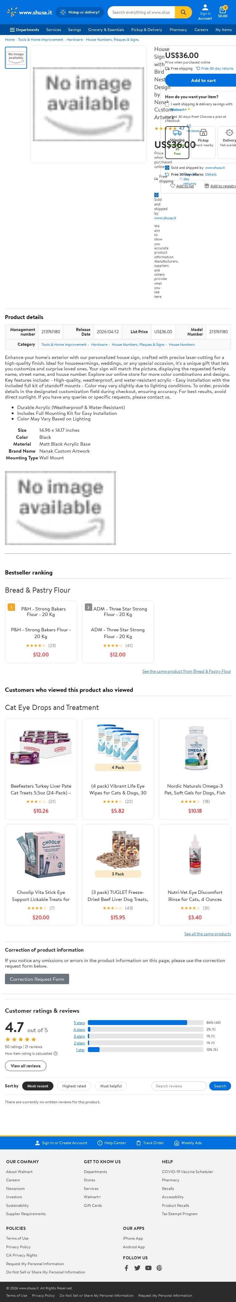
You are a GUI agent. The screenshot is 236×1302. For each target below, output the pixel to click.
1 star (80, 1049)
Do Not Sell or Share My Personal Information (45, 1272)
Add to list (185, 185)
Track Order (153, 1143)
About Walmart (19, 1171)
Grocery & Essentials (106, 29)
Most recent (37, 1086)
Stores (89, 1180)
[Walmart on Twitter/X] (137, 1268)
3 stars (79, 1036)
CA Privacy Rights (21, 1255)
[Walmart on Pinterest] (159, 1268)
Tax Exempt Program (180, 1213)
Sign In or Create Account (64, 1143)
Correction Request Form (37, 979)
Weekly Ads (191, 1143)
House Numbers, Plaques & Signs (112, 39)
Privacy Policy (18, 1246)
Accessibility (173, 1196)
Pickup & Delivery (146, 29)
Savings (74, 29)
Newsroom (15, 1188)
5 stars (79, 1022)
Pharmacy (178, 29)
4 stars (79, 1029)
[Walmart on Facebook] (126, 1268)
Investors (14, 1196)
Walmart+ (92, 1196)
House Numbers (182, 344)
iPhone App (133, 1238)
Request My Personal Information (35, 1263)
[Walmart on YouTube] (148, 1268)
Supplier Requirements (25, 1213)
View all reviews (26, 1066)
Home (10, 39)
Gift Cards (93, 1205)
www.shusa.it (165, 217)
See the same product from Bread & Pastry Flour (186, 671)
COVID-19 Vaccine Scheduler (187, 1171)
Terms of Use (17, 1238)
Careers (201, 29)
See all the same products (207, 934)
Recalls (168, 1188)
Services (53, 29)
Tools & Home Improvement (40, 39)
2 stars (79, 1043)
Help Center (115, 1143)
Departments (27, 29)
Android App (134, 1246)
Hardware (75, 39)
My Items (223, 29)
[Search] (183, 12)
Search (220, 1086)
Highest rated (74, 1086)
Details (211, 174)
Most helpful (111, 1086)
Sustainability (17, 1205)
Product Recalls (175, 1205)
